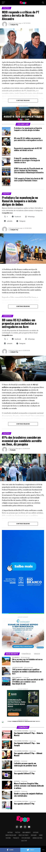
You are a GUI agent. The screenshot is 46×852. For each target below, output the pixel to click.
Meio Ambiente (26, 832)
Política (17, 832)
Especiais (35, 832)
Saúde (40, 835)
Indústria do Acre (11, 835)
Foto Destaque (26, 838)
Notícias (10, 832)
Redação (13, 450)
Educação (33, 835)
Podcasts (16, 838)
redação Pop (14, 24)
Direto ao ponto (23, 835)
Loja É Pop (24, 841)
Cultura (8, 838)
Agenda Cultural (37, 838)
